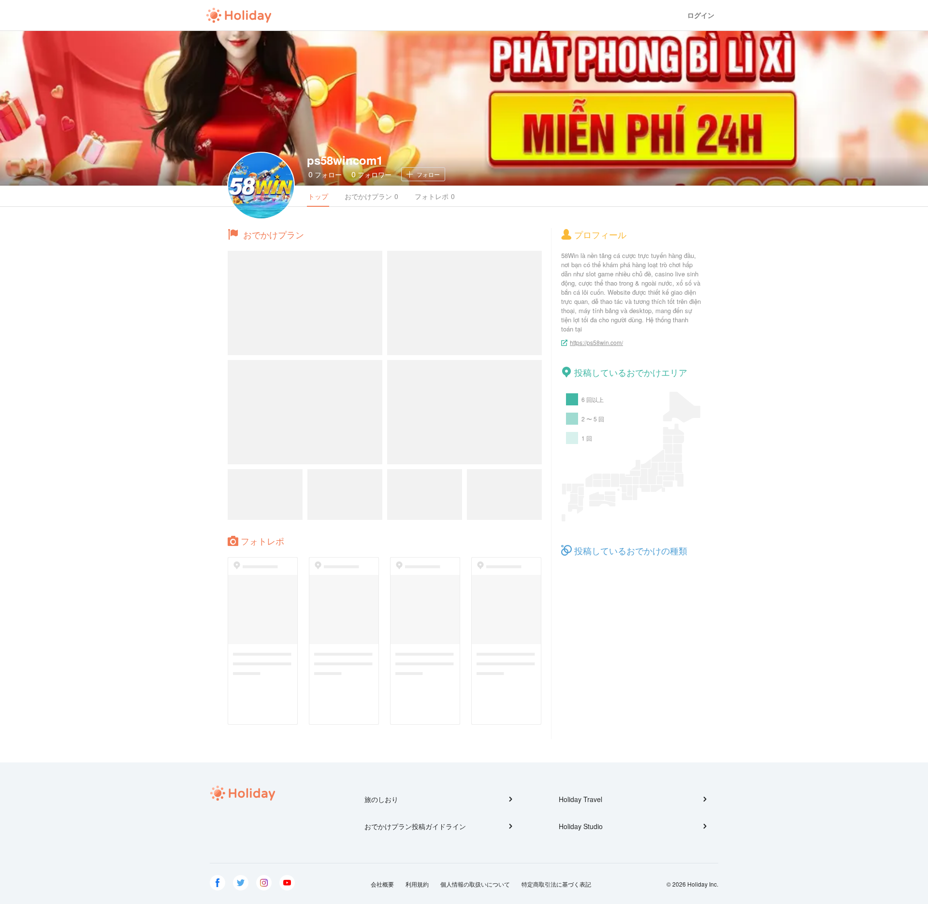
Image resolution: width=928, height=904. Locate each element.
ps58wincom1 (345, 160)
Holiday (239, 15)
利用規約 (417, 884)
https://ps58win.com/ (596, 342)
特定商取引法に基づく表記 (556, 884)
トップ (318, 196)
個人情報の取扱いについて (475, 884)
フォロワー (371, 174)
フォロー (325, 174)
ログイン (700, 15)
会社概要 (382, 884)
